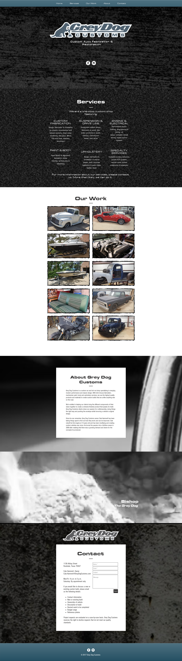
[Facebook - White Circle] (88, 63)
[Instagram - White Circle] (94, 63)
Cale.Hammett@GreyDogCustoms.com (77, 574)
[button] (68, 246)
